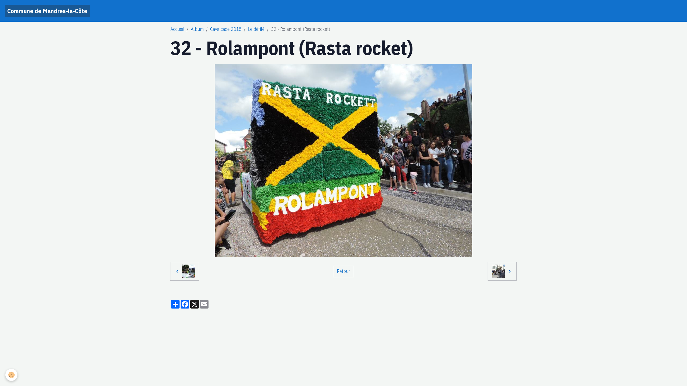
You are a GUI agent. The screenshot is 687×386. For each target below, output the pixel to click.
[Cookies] (11, 375)
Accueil (177, 29)
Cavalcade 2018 (226, 29)
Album (197, 29)
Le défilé (256, 29)
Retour (343, 271)
